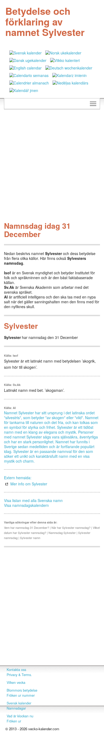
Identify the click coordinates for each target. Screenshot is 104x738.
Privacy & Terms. (19, 674)
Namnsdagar (16, 708)
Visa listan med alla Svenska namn (33, 500)
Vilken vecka (16, 682)
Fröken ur (14, 721)
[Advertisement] (52, 167)
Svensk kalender (19, 703)
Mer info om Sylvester (28, 483)
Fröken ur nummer (21, 695)
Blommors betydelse (22, 690)
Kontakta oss (16, 669)
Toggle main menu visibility (93, 104)
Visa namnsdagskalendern (26, 505)
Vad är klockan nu (20, 716)
